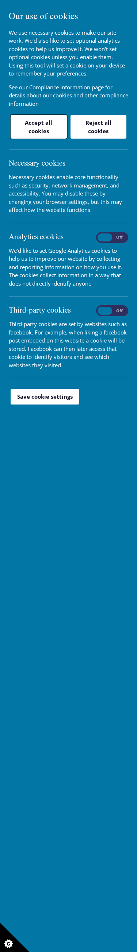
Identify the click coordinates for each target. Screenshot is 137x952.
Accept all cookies (38, 127)
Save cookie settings (45, 396)
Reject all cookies (98, 127)
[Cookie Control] (14, 937)
